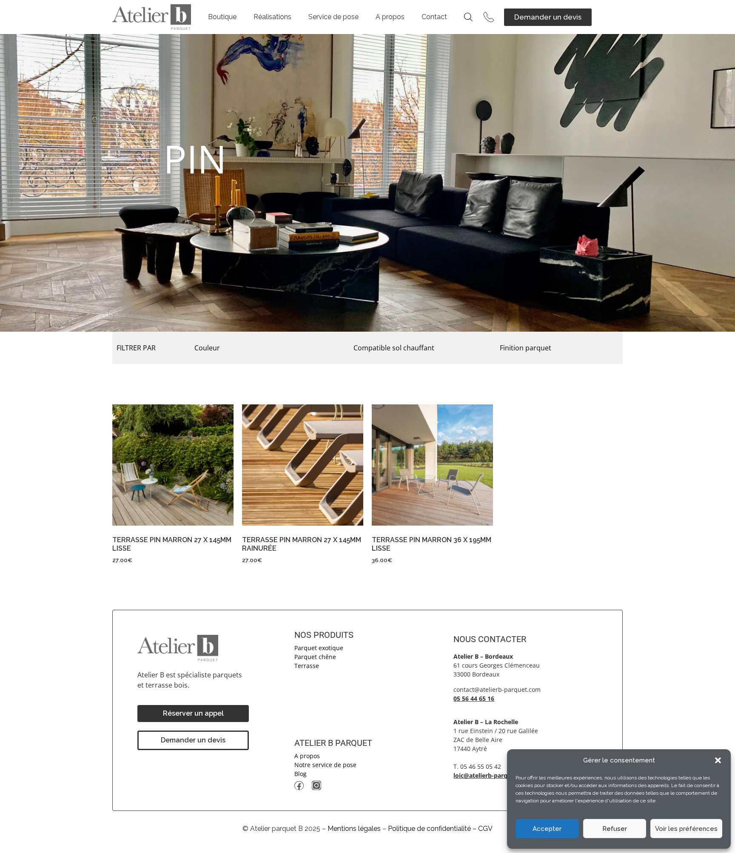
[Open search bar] (468, 17)
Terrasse (306, 666)
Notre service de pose (325, 765)
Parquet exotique (318, 648)
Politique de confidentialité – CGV (440, 829)
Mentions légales (354, 829)
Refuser (614, 829)
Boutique (222, 17)
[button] (718, 760)
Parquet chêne (315, 657)
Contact (434, 17)
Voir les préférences (686, 829)
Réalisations (272, 17)
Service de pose (333, 17)
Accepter (547, 829)
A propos (390, 17)
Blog (300, 774)
